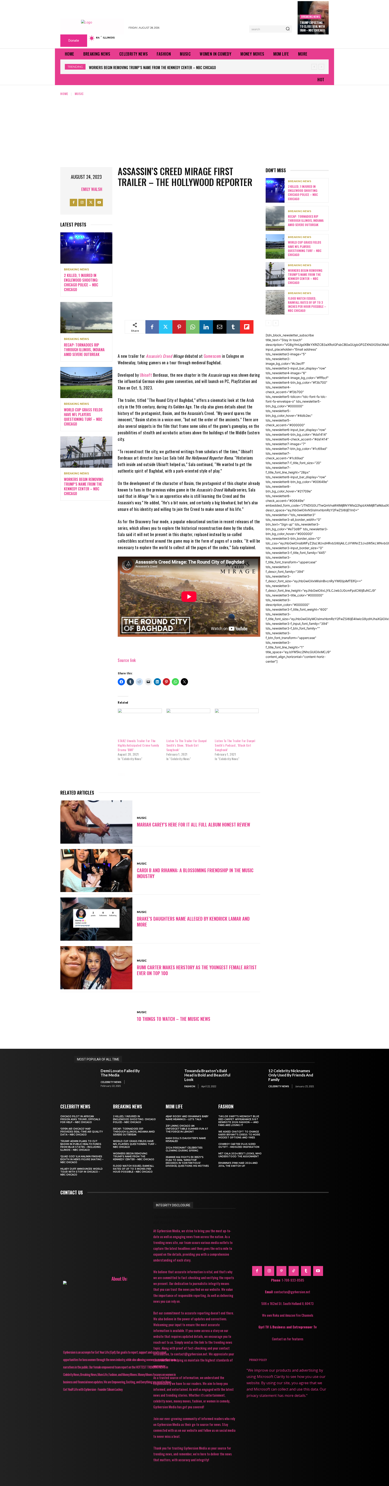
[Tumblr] (233, 327)
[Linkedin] (206, 327)
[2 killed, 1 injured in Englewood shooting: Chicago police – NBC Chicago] (86, 248)
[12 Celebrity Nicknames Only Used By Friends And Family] (253, 1078)
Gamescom (212, 356)
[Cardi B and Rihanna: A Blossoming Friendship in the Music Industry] (96, 870)
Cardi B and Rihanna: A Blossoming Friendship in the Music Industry (195, 873)
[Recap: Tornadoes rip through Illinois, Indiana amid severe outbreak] (86, 317)
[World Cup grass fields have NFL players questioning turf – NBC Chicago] (86, 382)
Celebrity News (111, 1082)
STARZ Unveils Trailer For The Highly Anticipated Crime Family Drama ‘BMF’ (138, 745)
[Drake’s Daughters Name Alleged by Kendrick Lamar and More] (96, 919)
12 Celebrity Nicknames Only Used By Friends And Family (290, 1075)
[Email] (219, 327)
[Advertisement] (194, 129)
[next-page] (275, 323)
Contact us (71, 1192)
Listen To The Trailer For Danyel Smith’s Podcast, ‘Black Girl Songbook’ (235, 745)
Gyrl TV (264, 1326)
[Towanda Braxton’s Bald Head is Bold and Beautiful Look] (169, 1078)
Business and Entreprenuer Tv (294, 1326)
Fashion (189, 1086)
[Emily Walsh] (75, 189)
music (138, 774)
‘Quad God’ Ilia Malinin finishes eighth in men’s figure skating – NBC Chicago (81, 1159)
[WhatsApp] (192, 327)
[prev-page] (268, 323)
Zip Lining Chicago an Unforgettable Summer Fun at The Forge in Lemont (187, 1128)
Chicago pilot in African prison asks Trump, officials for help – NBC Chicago (80, 1119)
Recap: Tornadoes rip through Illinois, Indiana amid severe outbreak (84, 349)
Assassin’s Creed (159, 356)
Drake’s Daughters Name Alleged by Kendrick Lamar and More (193, 921)
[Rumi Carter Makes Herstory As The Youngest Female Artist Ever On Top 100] (96, 967)
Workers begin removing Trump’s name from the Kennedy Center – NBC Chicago (83, 486)
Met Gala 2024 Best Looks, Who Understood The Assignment (240, 1155)
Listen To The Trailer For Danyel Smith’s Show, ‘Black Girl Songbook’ (186, 745)
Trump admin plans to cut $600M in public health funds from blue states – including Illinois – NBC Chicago (80, 1145)
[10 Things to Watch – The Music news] (96, 1016)
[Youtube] (99, 202)
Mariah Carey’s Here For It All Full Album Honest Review (193, 824)
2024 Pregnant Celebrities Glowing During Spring (184, 1149)
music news (162, 774)
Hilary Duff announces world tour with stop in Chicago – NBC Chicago (81, 1171)
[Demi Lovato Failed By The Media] (85, 1078)
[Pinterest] (179, 327)
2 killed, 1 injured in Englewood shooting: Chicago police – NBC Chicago (81, 282)
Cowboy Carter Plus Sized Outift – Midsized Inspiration (238, 1145)
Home (64, 93)
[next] (321, 67)
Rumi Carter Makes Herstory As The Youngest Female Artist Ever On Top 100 (197, 970)
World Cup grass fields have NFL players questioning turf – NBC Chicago (83, 416)
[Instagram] (82, 202)
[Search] (287, 29)
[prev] (314, 67)
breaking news (310, 16)
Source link (127, 660)
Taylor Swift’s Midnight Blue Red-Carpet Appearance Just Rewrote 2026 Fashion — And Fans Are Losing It (238, 1121)
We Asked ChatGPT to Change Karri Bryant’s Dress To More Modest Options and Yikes (239, 1134)
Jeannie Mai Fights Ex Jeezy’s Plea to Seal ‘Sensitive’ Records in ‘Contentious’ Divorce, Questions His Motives (187, 1161)
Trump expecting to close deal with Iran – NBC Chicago (312, 26)
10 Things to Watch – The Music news (173, 1018)
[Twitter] (90, 202)
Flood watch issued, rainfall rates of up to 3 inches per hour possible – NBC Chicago (158, 67)
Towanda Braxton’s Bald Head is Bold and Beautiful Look (207, 1075)
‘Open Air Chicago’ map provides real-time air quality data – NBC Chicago (81, 1131)
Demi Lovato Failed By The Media (120, 1073)
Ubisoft (146, 375)
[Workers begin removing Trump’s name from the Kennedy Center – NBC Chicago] (86, 452)
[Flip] (246, 327)
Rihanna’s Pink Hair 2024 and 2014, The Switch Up (238, 1164)
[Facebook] (73, 202)
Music (79, 93)
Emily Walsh (91, 189)
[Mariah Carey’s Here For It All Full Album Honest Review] (96, 822)
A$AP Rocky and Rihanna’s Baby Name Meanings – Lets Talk (187, 1118)
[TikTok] (294, 1271)
